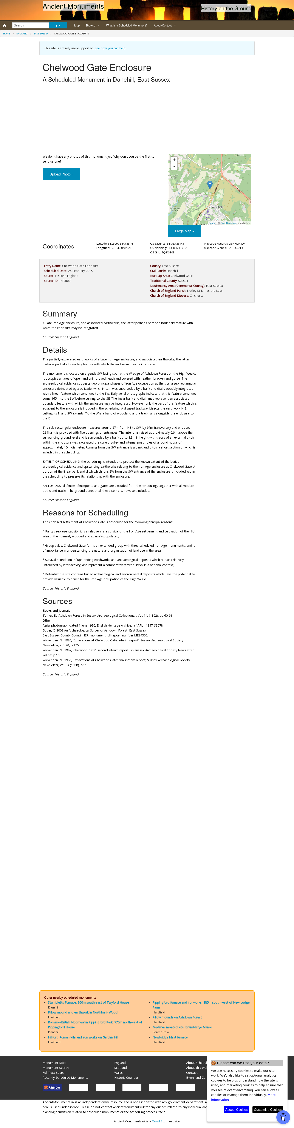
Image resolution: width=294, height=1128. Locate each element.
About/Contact (163, 25)
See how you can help (110, 48)
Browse (90, 25)
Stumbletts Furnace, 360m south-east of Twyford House (88, 1002)
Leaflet (212, 223)
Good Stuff (160, 1121)
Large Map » (184, 230)
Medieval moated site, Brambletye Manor (182, 1027)
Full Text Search (54, 1073)
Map (77, 25)
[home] (4, 25)
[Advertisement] (147, 119)
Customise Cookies (268, 1109)
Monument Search (56, 1068)
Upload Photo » (61, 174)
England (22, 33)
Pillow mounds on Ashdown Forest (177, 1017)
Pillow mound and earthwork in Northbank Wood (83, 1012)
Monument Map (54, 1063)
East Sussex (41, 33)
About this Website (200, 1068)
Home (6, 33)
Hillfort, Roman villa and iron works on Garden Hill (83, 1037)
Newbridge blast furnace (170, 1037)
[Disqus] (147, 809)
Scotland (120, 1068)
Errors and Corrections (202, 1077)
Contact (192, 1073)
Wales (118, 1073)
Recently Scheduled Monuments (65, 1077)
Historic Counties (126, 1077)
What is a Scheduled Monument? (126, 25)
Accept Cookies (236, 1109)
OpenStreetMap (228, 223)
